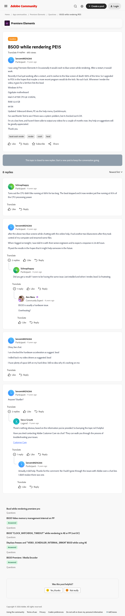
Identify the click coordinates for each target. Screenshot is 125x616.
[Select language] (82, 6)
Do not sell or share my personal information (84, 612)
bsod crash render (16, 136)
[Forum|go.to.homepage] (23, 6)
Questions (52, 14)
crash (40, 136)
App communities (20, 14)
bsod (48, 136)
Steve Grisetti (27, 419)
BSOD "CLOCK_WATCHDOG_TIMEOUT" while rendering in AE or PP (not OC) (43, 533)
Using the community (15, 612)
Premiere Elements (37, 14)
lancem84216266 (23, 58)
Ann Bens (30, 297)
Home (7, 14)
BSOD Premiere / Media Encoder (22, 557)
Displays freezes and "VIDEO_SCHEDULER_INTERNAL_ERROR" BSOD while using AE (47, 542)
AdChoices (112, 612)
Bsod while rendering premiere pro (23, 508)
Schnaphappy (22, 185)
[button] (6, 7)
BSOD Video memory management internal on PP (31, 518)
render (31, 136)
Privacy (43, 612)
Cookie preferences (56, 612)
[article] (62, 197)
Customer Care (20, 442)
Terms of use (32, 612)
